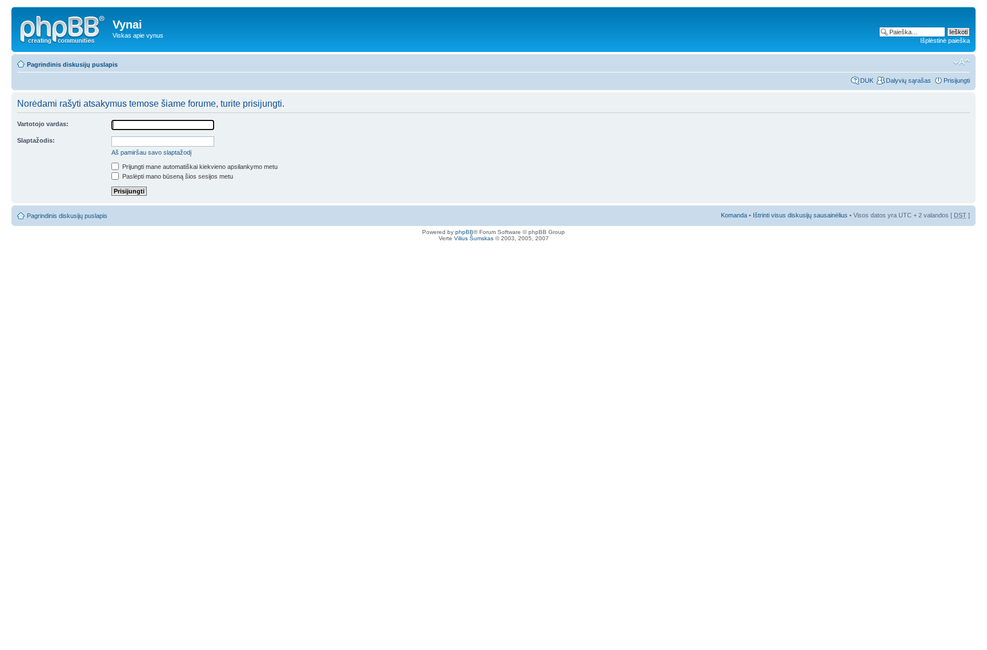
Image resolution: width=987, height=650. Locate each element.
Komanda (734, 215)
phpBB (464, 232)
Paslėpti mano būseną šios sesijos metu (177, 176)
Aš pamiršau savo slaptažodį (151, 152)
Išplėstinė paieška (945, 40)
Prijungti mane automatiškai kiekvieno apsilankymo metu (199, 166)
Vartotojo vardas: (43, 123)
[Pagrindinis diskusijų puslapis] (63, 28)
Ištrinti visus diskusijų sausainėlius (800, 215)
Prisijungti (957, 80)
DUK (866, 80)
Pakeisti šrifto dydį (961, 62)
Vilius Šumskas (474, 238)
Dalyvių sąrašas (908, 80)
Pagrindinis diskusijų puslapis (72, 64)
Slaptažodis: (36, 140)
